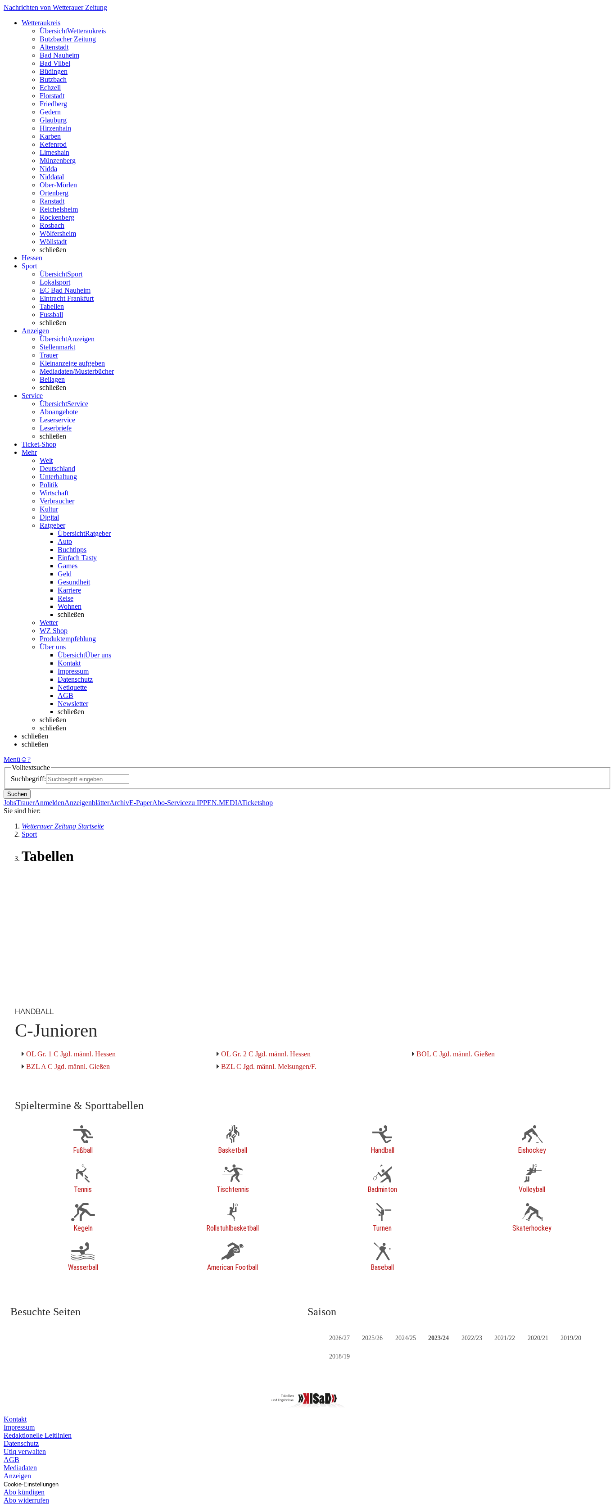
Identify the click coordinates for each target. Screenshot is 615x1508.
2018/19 (339, 1356)
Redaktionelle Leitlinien (38, 1435)
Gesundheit (74, 582)
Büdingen (54, 71)
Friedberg (53, 104)
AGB (65, 695)
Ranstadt (52, 201)
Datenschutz (75, 679)
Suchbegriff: (28, 779)
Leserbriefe (56, 428)
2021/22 (504, 1338)
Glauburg (53, 120)
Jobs (10, 802)
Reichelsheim (59, 209)
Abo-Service (170, 802)
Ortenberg (54, 193)
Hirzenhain (55, 128)
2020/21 (538, 1338)
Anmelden (49, 802)
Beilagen (52, 379)
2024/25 (405, 1338)
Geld (65, 574)
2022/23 (471, 1338)
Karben (50, 136)
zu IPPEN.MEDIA (215, 802)
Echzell (50, 87)
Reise (65, 598)
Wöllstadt (53, 241)
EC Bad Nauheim (65, 290)
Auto (65, 541)
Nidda (48, 168)
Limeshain (54, 152)
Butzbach (53, 79)
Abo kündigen (24, 1492)
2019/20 (571, 1338)
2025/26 (372, 1338)
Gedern (50, 112)
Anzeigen (17, 1476)
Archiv (119, 802)
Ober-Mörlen (58, 185)
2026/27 (339, 1338)
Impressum (73, 671)
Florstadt (52, 96)
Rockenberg (57, 217)
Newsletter (73, 703)
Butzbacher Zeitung (68, 39)
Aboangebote (59, 412)
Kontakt (69, 663)
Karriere (69, 590)
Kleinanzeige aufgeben (72, 363)
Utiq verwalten (25, 1451)
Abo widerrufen (26, 1500)
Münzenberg (58, 160)
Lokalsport (55, 282)
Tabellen (52, 306)
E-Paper (140, 802)
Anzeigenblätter (86, 802)
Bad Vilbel (55, 63)
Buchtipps (72, 549)
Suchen (17, 794)
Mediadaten (20, 1468)
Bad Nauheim (59, 55)
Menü (12, 759)
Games (67, 566)
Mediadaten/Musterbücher (77, 371)
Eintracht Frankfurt (67, 298)
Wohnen (69, 606)
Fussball (51, 314)
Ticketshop (257, 802)
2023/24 (438, 1338)
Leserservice (57, 420)
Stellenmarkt (57, 347)
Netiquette (72, 687)
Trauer (49, 355)
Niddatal (52, 177)
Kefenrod (53, 144)
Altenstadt (54, 47)
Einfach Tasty (77, 558)
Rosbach (52, 225)
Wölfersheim (58, 233)
